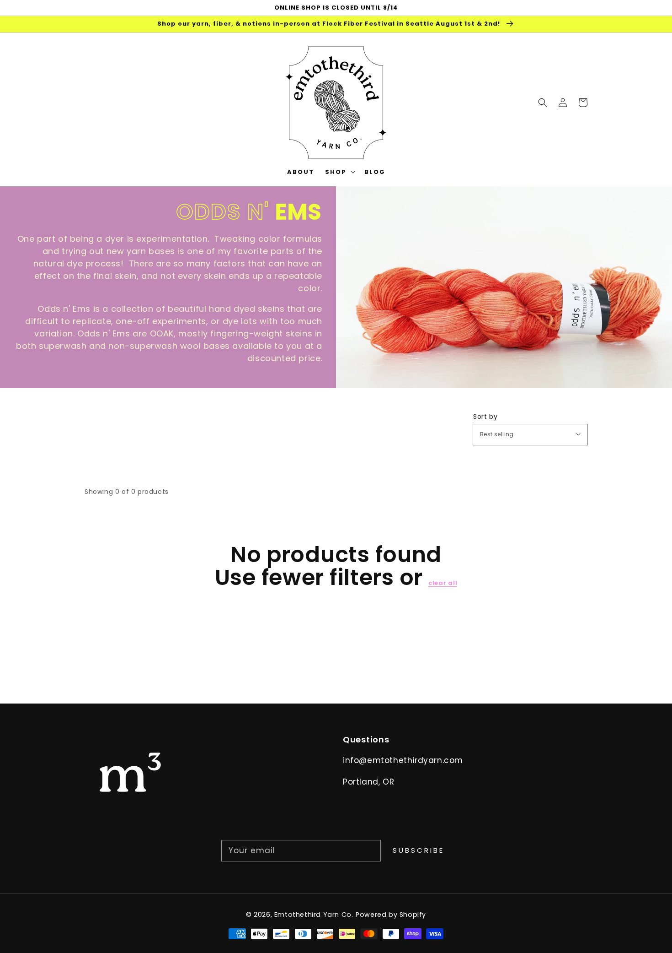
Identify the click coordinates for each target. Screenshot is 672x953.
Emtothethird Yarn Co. (313, 914)
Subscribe (418, 850)
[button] (543, 102)
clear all (442, 583)
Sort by (485, 416)
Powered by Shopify (391, 914)
